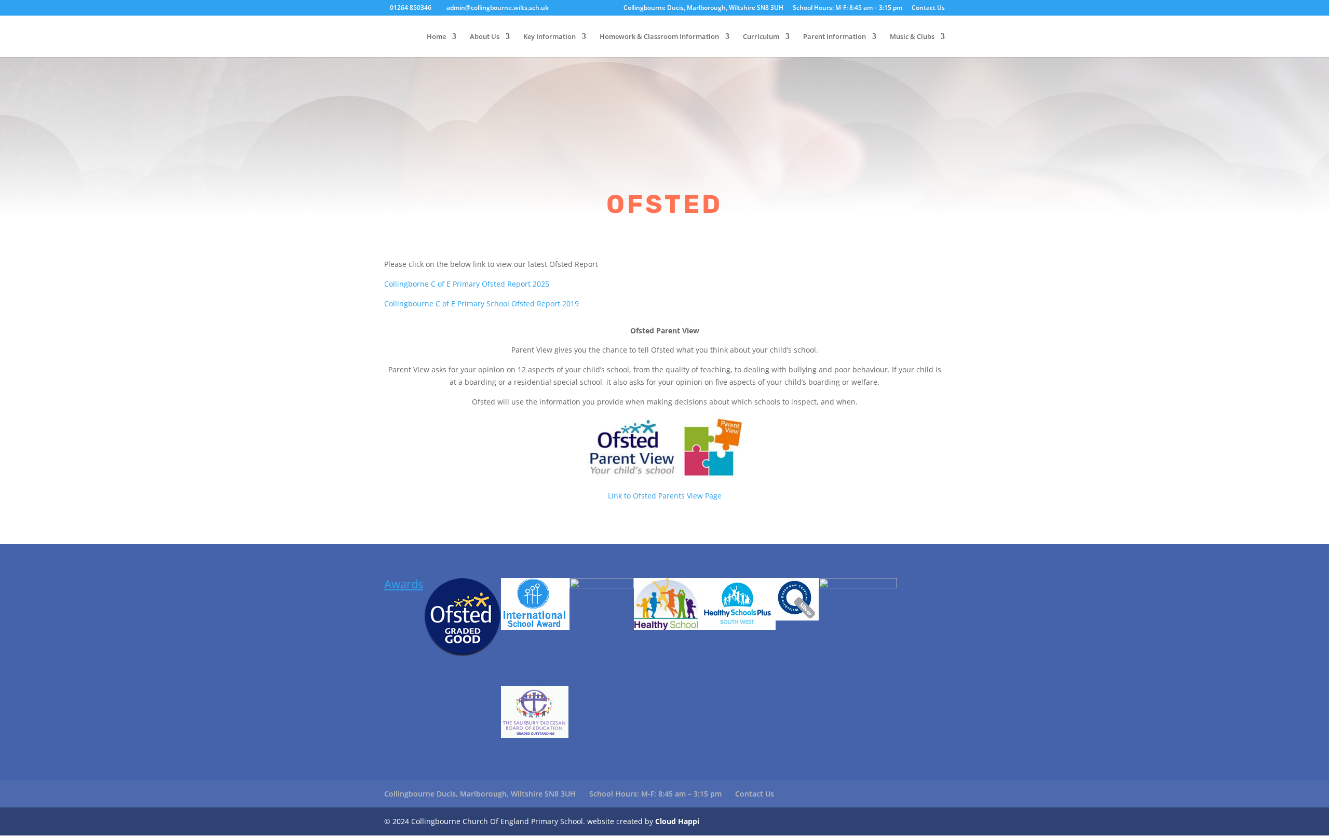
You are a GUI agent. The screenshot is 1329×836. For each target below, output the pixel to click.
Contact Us (928, 8)
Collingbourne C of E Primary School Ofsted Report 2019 (481, 303)
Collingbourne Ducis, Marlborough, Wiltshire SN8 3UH (703, 8)
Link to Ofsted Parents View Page (665, 496)
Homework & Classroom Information (659, 37)
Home (436, 37)
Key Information (549, 37)
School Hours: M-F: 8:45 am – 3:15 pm (847, 8)
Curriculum (761, 37)
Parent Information (834, 37)
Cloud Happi (677, 821)
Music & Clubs (912, 37)
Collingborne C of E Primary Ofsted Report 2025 (466, 284)
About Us (484, 37)
